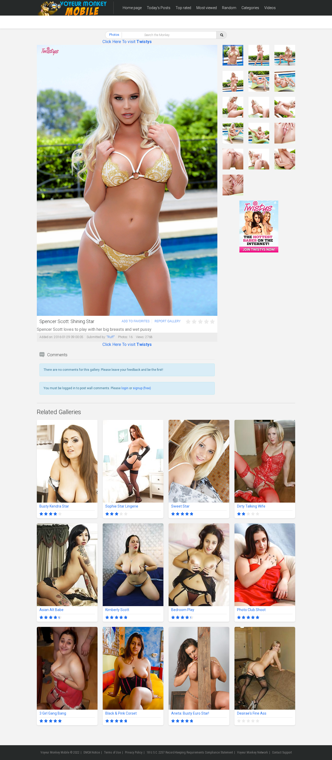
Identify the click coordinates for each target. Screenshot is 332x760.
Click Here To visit (127, 41)
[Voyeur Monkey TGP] (72, 8)
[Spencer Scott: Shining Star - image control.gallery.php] (233, 55)
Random (229, 8)
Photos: (123, 337)
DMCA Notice (92, 752)
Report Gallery (168, 321)
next (212, 180)
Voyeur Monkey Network (252, 752)
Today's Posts (158, 8)
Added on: (46, 337)
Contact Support (282, 752)
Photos (114, 35)
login (124, 388)
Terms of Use (112, 752)
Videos (270, 8)
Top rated (183, 8)
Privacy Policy (133, 752)
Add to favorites (135, 321)
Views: (140, 337)
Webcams (131, 23)
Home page (132, 8)
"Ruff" (111, 337)
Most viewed (206, 8)
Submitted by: (96, 337)
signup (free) (142, 388)
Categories (250, 8)
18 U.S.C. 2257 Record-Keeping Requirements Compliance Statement (190, 752)
